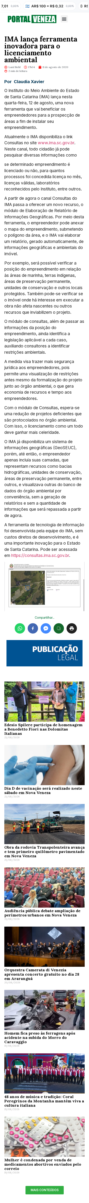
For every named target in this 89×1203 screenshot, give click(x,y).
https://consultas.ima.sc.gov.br (40, 555)
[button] (64, 18)
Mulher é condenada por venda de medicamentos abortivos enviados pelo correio (42, 1164)
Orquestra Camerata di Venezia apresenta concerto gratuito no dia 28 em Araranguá (41, 974)
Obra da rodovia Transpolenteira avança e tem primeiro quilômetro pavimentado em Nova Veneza (44, 851)
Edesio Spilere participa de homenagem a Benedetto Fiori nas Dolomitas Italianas (43, 729)
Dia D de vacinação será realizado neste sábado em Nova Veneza (43, 790)
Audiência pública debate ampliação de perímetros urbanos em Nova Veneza (42, 913)
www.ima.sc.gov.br (56, 142)
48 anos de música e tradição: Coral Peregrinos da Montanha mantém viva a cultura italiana (44, 1101)
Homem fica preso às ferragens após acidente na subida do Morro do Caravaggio (39, 1037)
